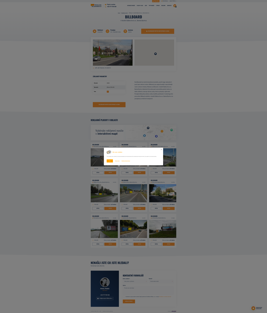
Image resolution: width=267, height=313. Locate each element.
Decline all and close (126, 160)
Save (110, 160)
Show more (117, 160)
